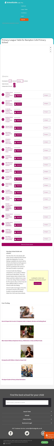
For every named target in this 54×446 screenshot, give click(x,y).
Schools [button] (27, 415)
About (23, 280)
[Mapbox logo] (5, 76)
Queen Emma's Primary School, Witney (8, 185)
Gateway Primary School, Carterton (9, 127)
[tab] (27, 411)
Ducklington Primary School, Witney (8, 157)
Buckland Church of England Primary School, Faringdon (9, 119)
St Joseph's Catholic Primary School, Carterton (9, 191)
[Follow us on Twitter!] (27, 433)
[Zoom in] (51, 48)
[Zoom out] (51, 50)
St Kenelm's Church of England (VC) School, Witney (8, 141)
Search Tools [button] (27, 411)
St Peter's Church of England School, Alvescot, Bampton (9, 94)
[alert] (27, 442)
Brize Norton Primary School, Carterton (8, 134)
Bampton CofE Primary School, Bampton (8, 171)
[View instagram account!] (43, 433)
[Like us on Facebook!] (10, 433)
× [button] (52, 440)
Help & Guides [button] (27, 419)
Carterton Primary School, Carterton (8, 198)
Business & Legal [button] (27, 423)
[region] (27, 62)
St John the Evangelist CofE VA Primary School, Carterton (9, 111)
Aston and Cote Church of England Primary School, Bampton (9, 103)
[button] (19, 443)
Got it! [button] (44, 442)
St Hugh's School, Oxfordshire (9, 223)
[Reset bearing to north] (51, 52)
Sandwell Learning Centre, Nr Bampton (8, 205)
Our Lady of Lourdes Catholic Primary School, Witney (9, 149)
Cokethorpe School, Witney (8, 230)
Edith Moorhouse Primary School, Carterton (9, 164)
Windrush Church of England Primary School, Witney (9, 216)
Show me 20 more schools (27, 244)
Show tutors (37, 283)
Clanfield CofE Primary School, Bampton (8, 178)
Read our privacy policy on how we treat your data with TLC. (16, 442)
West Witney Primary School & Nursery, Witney (9, 238)
